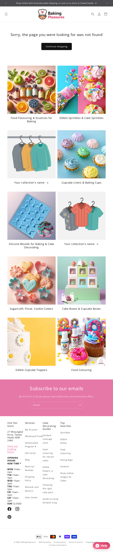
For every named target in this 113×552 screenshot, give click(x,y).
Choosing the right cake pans (48, 488)
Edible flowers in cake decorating (48, 473)
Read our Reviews (30, 468)
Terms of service (76, 542)
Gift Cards (30, 453)
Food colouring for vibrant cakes (48, 455)
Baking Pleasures (28, 542)
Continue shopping (56, 46)
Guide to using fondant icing (50, 501)
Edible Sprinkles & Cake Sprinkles (82, 118)
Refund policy (45, 542)
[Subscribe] (79, 405)
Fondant (64, 466)
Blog (27, 459)
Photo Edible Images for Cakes (67, 477)
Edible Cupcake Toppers (31, 370)
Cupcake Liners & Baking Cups (82, 182)
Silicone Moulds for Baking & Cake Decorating (31, 245)
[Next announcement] (107, 3)
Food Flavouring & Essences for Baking (31, 119)
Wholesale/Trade (34, 436)
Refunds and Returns (32, 489)
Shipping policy (92, 542)
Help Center (31, 497)
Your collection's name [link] (29, 182)
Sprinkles (65, 432)
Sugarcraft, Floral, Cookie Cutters (31, 308)
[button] (6, 14)
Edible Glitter (63, 441)
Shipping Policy (30, 478)
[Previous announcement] (6, 3)
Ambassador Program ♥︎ (31, 444)
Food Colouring (81, 370)
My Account (31, 429)
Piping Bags (66, 459)
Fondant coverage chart (47, 439)
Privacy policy (60, 542)
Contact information (58, 545)
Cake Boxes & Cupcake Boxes (81, 308)
